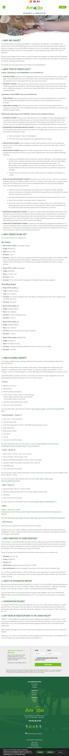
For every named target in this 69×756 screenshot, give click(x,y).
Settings (60, 752)
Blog (34, 701)
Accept (40, 752)
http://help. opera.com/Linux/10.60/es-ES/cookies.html (47, 518)
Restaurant (34, 692)
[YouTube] (37, 727)
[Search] (4, 7)
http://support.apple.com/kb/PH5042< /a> (43, 502)
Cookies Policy (7, 754)
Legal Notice (34, 742)
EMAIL (49, 650)
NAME (36, 650)
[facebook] (27, 727)
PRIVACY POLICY (40, 660)
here (58, 568)
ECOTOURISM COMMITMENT (34, 740)
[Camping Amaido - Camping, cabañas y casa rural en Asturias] (34, 7)
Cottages (34, 687)
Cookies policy (34, 746)
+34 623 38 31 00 (34, 721)
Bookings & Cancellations (34, 747)
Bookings (34, 700)
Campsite (34, 685)
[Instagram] (30, 727)
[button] (62, 7)
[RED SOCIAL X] (34, 727)
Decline (50, 752)
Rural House (34, 684)
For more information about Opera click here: (15, 518)
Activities (34, 694)
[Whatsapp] (41, 727)
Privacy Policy (41, 672)
